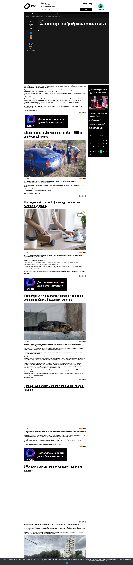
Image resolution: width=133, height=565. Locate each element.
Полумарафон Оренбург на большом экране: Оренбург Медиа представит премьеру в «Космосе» (98, 115)
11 (93, 146)
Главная (28, 16)
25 (93, 151)
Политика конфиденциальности (118, 560)
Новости (33, 16)
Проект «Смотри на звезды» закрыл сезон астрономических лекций (97, 124)
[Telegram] (31, 38)
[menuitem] (27, 13)
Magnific (28, 273)
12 (95, 146)
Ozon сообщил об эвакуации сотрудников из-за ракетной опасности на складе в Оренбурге (97, 128)
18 (93, 149)
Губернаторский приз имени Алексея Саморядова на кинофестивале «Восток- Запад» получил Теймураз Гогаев (98, 91)
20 (98, 149)
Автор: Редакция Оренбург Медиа (31, 49)
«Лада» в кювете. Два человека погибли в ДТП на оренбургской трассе (53, 134)
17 (90, 149)
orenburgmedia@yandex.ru (49, 6)
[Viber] (85, 112)
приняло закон (58, 356)
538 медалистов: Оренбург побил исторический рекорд (97, 119)
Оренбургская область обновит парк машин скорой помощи (54, 388)
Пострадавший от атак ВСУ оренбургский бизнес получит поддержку (52, 204)
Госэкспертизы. (38, 375)
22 (103, 149)
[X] (84, 112)
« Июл (90, 135)
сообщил (75, 352)
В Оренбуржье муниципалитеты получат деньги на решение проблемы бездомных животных (54, 297)
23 (106, 149)
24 (90, 151)
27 (98, 151)
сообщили (29, 190)
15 (103, 146)
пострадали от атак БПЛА (67, 271)
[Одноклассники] (31, 36)
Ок (66, 562)
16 (106, 146)
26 (95, 151)
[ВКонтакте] (31, 33)
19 (95, 149)
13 (98, 146)
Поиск (86, 9)
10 (90, 146)
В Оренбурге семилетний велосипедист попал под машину (53, 468)
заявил (42, 268)
